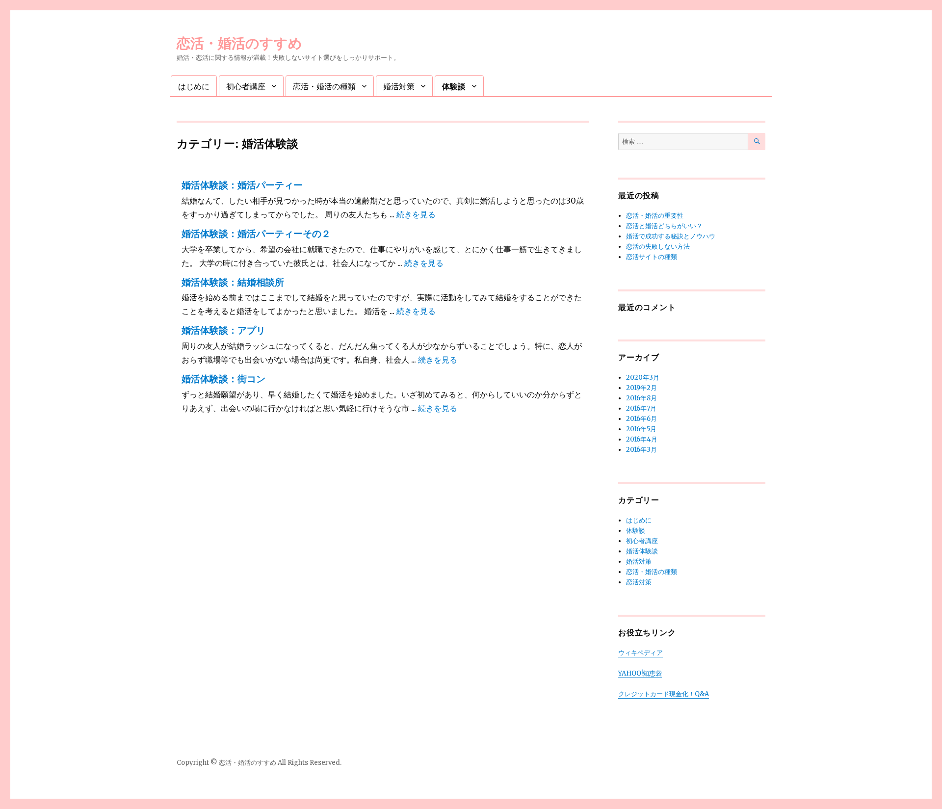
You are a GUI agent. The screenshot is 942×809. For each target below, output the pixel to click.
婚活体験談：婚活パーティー (242, 185)
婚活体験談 (642, 551)
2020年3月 (642, 377)
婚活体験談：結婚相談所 (233, 282)
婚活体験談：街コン (223, 379)
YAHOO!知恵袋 (640, 673)
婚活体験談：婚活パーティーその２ (256, 233)
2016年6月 (641, 419)
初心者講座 (245, 86)
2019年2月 (641, 388)
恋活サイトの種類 (651, 257)
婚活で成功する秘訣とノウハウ (670, 236)
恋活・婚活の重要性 (654, 215)
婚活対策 (399, 86)
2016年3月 (641, 449)
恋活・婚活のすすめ (239, 42)
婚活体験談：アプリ (223, 330)
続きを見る (416, 214)
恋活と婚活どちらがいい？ (664, 226)
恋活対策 (639, 582)
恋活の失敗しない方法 (658, 246)
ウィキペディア (640, 653)
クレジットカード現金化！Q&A (663, 694)
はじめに (193, 86)
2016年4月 (641, 439)
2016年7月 (641, 408)
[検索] (756, 141)
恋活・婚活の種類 (324, 86)
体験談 (454, 86)
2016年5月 (641, 429)
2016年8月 (641, 398)
